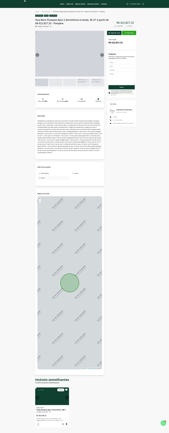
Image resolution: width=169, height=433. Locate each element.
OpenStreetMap (92, 368)
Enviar (122, 87)
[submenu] (143, 3)
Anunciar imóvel (93, 4)
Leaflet (84, 368)
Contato (104, 4)
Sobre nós (69, 4)
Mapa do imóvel (43, 194)
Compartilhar (119, 26)
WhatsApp (130, 33)
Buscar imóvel (80, 4)
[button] (37, 55)
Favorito (130, 26)
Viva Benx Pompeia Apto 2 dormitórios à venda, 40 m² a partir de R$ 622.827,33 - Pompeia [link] (79, 11)
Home (62, 4)
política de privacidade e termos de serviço (122, 94)
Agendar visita (115, 33)
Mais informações (44, 167)
